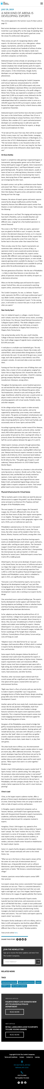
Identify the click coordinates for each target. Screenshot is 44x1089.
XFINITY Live (6, 986)
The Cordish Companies (19, 986)
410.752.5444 (22, 1075)
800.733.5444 (24, 1078)
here (15, 933)
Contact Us (29, 1057)
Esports (38, 982)
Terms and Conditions (11, 1057)
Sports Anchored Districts (26, 982)
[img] (5, 3)
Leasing (37, 1057)
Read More (14, 1012)
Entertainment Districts (9, 982)
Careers (21, 1057)
